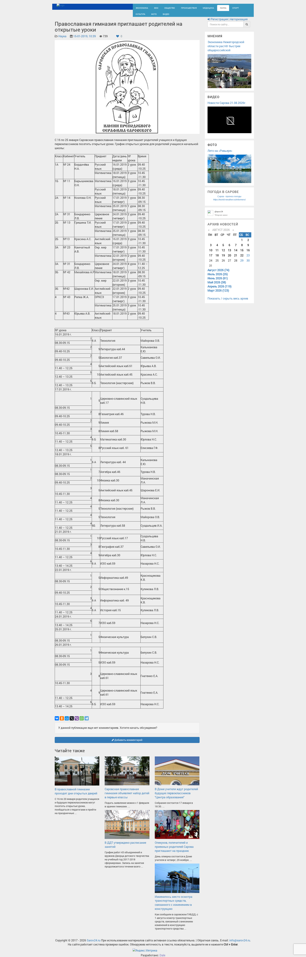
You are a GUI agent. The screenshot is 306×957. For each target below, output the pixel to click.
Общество (165, 8)
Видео (148, 15)
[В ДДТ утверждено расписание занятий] (127, 827)
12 (223, 253)
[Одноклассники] (62, 721)
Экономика (141, 8)
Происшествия (182, 8)
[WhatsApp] (82, 721)
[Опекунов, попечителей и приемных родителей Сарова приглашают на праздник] (177, 827)
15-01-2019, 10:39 (84, 39)
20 (229, 258)
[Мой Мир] (67, 721)
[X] (72, 721)
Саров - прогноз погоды (229, 199)
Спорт (223, 8)
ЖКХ (153, 8)
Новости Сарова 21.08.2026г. (227, 106)
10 (210, 253)
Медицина (199, 8)
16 (248, 253)
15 (241, 253)
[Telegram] (86, 721)
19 (223, 258)
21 (235, 258)
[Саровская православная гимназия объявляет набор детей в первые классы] (127, 774)
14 (235, 253)
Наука (212, 8)
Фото (138, 15)
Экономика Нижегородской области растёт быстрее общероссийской (226, 49)
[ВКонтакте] (57, 721)
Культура (236, 8)
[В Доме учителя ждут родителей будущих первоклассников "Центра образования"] (177, 774)
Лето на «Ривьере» (220, 154)
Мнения (215, 39)
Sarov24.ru (93, 943)
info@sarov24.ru (239, 943)
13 (229, 253)
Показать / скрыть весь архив (228, 302)
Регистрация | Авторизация (229, 22)
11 (217, 253)
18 (217, 258)
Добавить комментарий (128, 743)
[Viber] (77, 721)
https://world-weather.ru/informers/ (229, 203)
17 (210, 258)
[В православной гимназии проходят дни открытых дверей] (77, 774)
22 (241, 258)
